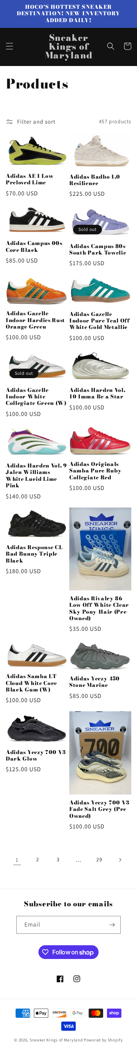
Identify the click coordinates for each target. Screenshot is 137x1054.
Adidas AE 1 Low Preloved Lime (29, 179)
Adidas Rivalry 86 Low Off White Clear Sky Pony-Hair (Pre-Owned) (99, 608)
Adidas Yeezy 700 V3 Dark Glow (36, 755)
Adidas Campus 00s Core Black (34, 246)
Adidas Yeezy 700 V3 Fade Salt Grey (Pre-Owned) (99, 809)
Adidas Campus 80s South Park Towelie (97, 249)
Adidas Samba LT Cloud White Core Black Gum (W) (31, 683)
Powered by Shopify (103, 1040)
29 (99, 859)
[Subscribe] (112, 925)
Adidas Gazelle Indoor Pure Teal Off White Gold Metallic (99, 321)
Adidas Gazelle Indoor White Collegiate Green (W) (36, 397)
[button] (9, 46)
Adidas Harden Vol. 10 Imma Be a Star (97, 393)
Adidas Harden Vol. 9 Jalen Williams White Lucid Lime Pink (36, 476)
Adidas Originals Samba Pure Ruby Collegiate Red (95, 471)
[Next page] (120, 859)
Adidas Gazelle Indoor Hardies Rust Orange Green (35, 320)
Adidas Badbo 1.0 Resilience (94, 180)
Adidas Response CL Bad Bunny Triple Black (34, 554)
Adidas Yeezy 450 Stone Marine (94, 682)
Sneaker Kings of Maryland (56, 1040)
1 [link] (17, 859)
